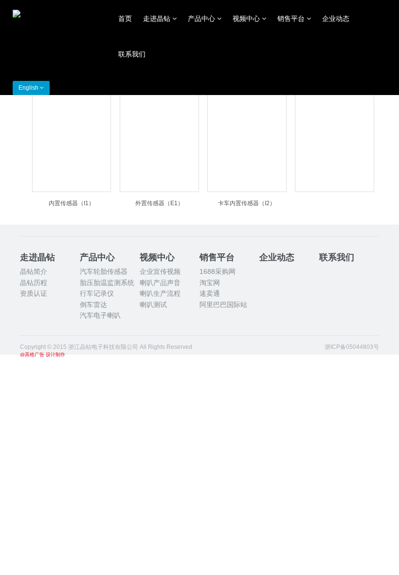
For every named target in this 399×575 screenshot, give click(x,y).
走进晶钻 (157, 18)
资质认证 (33, 293)
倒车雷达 (93, 304)
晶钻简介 (33, 271)
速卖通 (210, 293)
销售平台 (292, 18)
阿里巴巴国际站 (223, 304)
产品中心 (202, 18)
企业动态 (335, 18)
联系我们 (131, 54)
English (29, 87)
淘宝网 (210, 283)
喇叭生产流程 (160, 293)
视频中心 (247, 18)
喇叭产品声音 (160, 283)
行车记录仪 (97, 293)
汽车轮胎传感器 (103, 271)
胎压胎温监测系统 (107, 283)
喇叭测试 (153, 304)
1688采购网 (218, 271)
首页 (125, 18)
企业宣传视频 (160, 271)
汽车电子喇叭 (100, 315)
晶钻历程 (33, 283)
